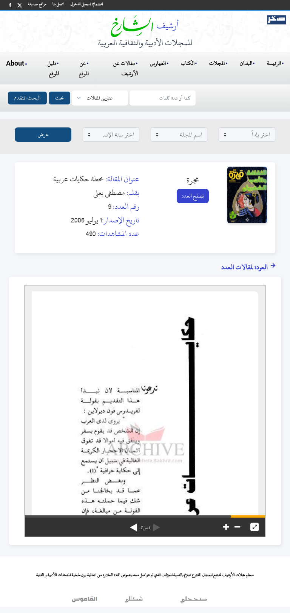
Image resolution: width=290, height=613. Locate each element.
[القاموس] (85, 601)
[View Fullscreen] (254, 527)
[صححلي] (193, 601)
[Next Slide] (133, 524)
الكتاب (187, 63)
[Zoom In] (226, 527)
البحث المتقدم (27, 98)
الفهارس (158, 63)
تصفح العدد (193, 196)
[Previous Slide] (156, 524)
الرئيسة (274, 63)
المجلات (217, 63)
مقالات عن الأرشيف (125, 68)
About (15, 63)
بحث (59, 98)
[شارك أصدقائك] (10, 5)
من (145, 528)
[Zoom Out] (237, 527)
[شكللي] (133, 601)
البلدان (246, 63)
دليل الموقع (53, 68)
